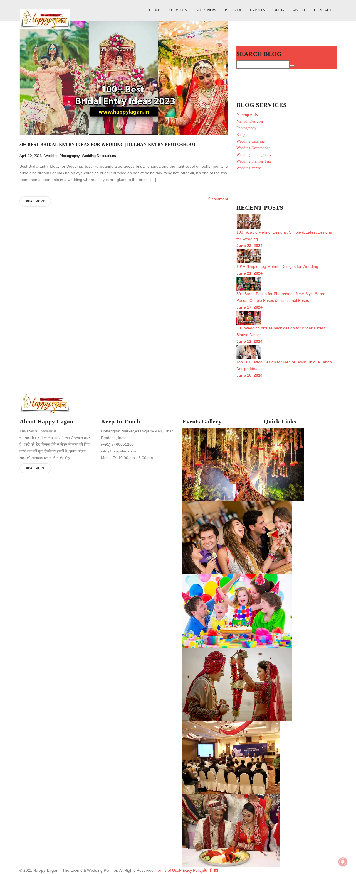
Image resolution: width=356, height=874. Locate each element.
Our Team (272, 437)
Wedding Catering (250, 141)
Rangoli (242, 135)
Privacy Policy (191, 870)
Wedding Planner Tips (253, 161)
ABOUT (299, 10)
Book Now (205, 10)
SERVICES (178, 10)
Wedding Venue (248, 168)
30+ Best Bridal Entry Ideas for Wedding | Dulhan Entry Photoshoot (107, 144)
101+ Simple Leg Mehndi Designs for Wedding (277, 266)
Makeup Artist (247, 114)
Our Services (275, 431)
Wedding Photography (62, 156)
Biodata (233, 10)
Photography (246, 128)
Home (154, 10)
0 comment (218, 199)
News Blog (273, 451)
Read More (35, 468)
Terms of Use (167, 870)
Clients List (273, 444)
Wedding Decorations (99, 156)
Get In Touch (275, 464)
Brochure (272, 458)
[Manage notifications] (342, 861)
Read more (35, 201)
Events (257, 10)
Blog (278, 10)
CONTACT (323, 10)
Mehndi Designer (249, 121)
